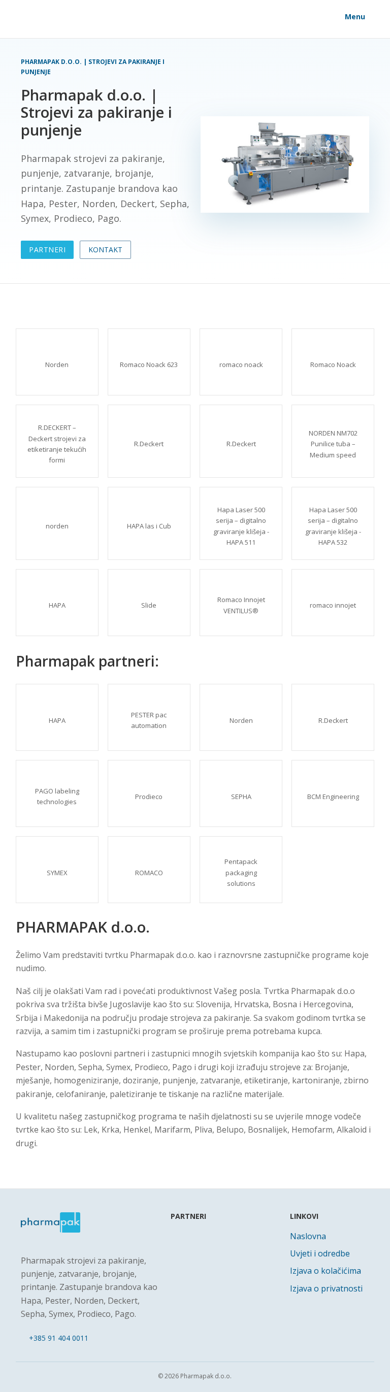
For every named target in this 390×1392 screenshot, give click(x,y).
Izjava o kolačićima (325, 1270)
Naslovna (308, 1236)
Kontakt (105, 249)
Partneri (47, 249)
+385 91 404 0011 (58, 1338)
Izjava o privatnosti (326, 1288)
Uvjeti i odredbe (320, 1253)
